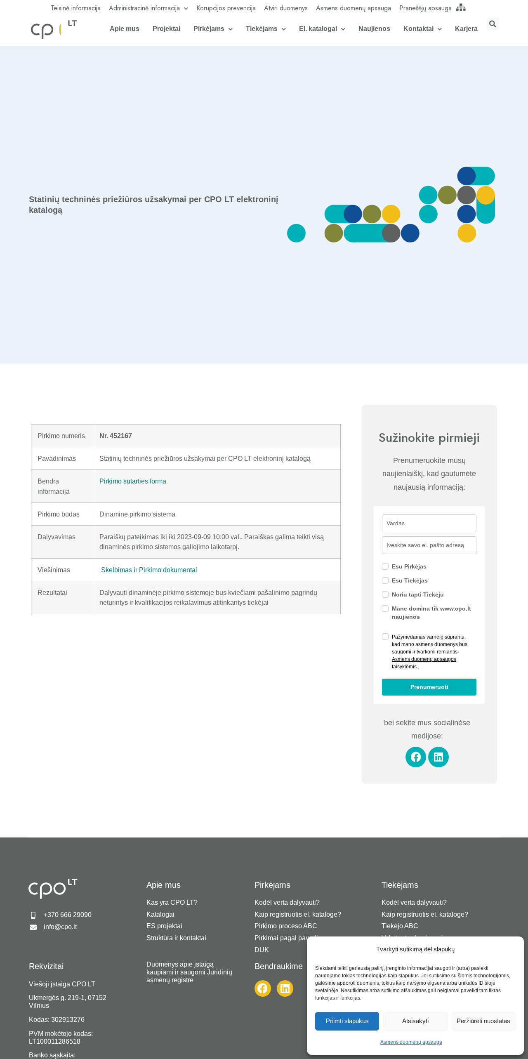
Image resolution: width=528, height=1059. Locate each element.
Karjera (466, 28)
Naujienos (374, 28)
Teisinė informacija (76, 8)
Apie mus (124, 28)
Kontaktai (418, 28)
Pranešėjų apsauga (425, 8)
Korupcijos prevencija (226, 8)
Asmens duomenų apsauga (411, 1042)
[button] (493, 24)
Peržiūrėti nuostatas (483, 1020)
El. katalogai (318, 28)
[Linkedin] (438, 757)
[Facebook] (415, 757)
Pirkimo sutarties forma (132, 481)
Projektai (166, 28)
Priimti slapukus (347, 1020)
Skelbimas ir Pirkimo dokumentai (149, 569)
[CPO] (53, 29)
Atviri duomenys (286, 8)
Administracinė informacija (144, 8)
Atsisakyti (415, 1020)
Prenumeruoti (429, 687)
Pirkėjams (208, 28)
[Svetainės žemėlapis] (461, 7)
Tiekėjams (262, 28)
